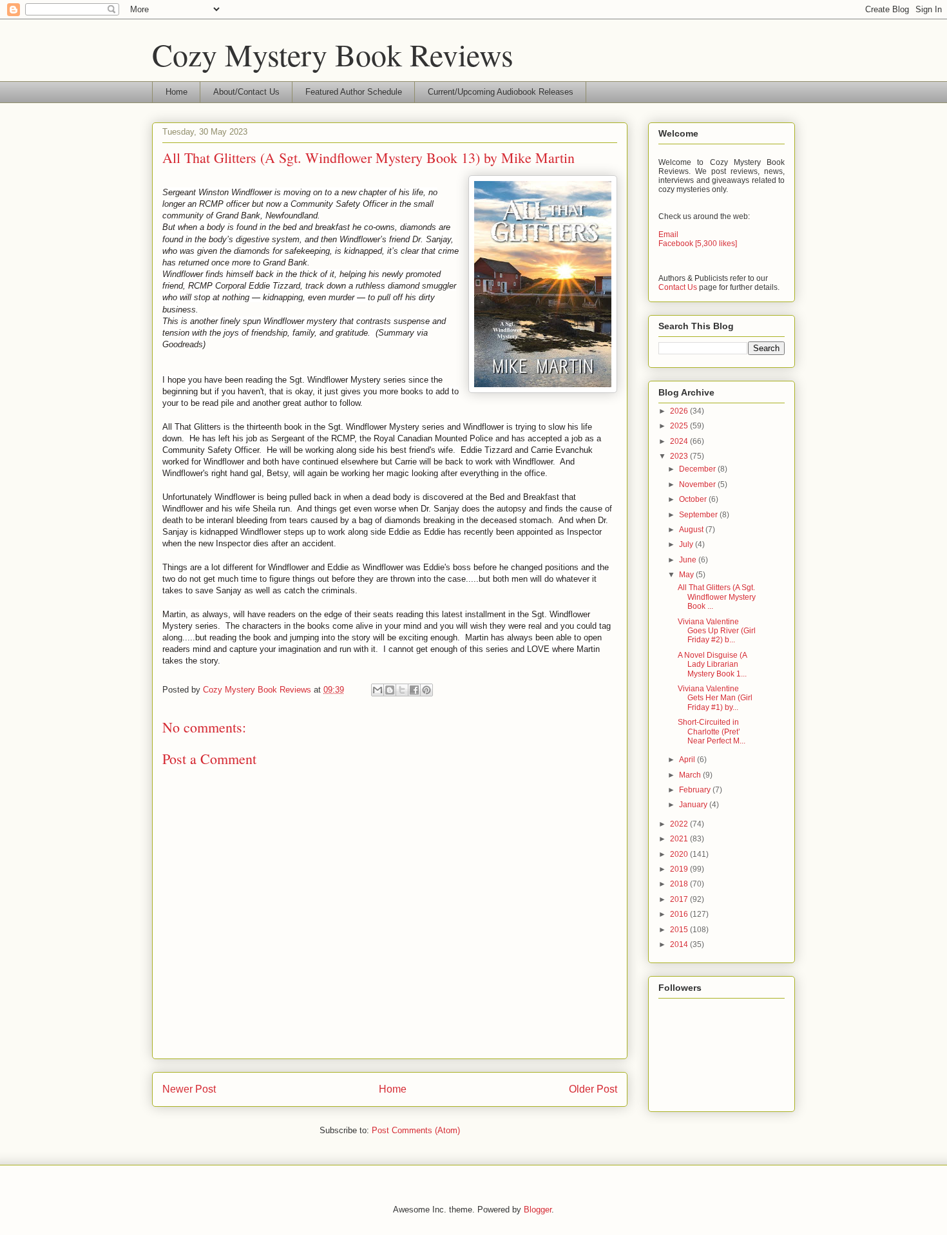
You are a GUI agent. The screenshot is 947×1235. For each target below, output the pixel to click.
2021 (680, 838)
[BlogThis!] (389, 690)
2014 (680, 944)
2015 (680, 929)
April (688, 759)
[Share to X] (402, 690)
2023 (680, 456)
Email (668, 234)
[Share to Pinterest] (426, 690)
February (696, 789)
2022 (680, 823)
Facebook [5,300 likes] (697, 243)
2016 (680, 914)
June (688, 559)
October (694, 499)
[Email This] (377, 690)
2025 (680, 425)
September (699, 514)
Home (176, 92)
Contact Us (677, 287)
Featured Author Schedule (353, 92)
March (691, 775)
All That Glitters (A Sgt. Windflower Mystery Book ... (717, 597)
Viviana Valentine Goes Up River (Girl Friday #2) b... (717, 631)
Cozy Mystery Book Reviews (332, 54)
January (694, 804)
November (698, 484)
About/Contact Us (246, 92)
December (698, 469)
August (692, 529)
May (687, 574)
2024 (680, 441)
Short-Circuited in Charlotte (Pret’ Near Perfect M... (711, 731)
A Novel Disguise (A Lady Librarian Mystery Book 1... (712, 664)
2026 (680, 411)
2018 (680, 883)
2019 (680, 869)
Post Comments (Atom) (416, 1130)
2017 (680, 899)
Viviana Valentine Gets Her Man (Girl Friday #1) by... (715, 698)
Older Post (593, 1089)
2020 (680, 854)
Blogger (537, 1209)
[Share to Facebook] (414, 690)
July (687, 544)
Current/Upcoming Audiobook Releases (500, 92)
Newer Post (189, 1089)
